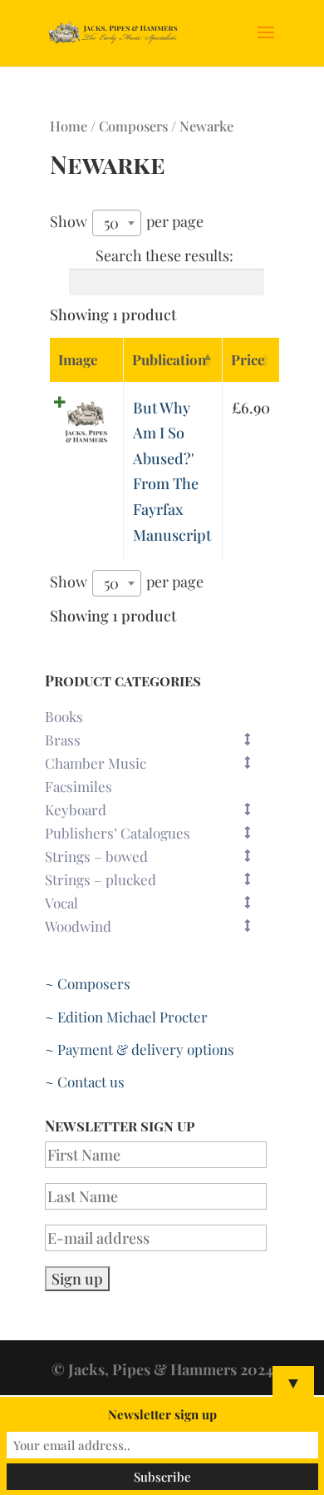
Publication (169, 359)
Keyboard (75, 809)
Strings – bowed (96, 856)
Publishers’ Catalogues (117, 833)
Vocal (61, 903)
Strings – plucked (100, 879)
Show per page (127, 222)
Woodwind (78, 926)
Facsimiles (78, 786)
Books (64, 716)
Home (68, 125)
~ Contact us (85, 1081)
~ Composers (87, 983)
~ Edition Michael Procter (126, 1016)
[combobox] (116, 223)
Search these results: (164, 255)
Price (248, 359)
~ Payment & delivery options (139, 1049)
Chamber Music (95, 763)
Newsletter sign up (162, 1414)
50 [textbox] (111, 223)
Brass (63, 739)
